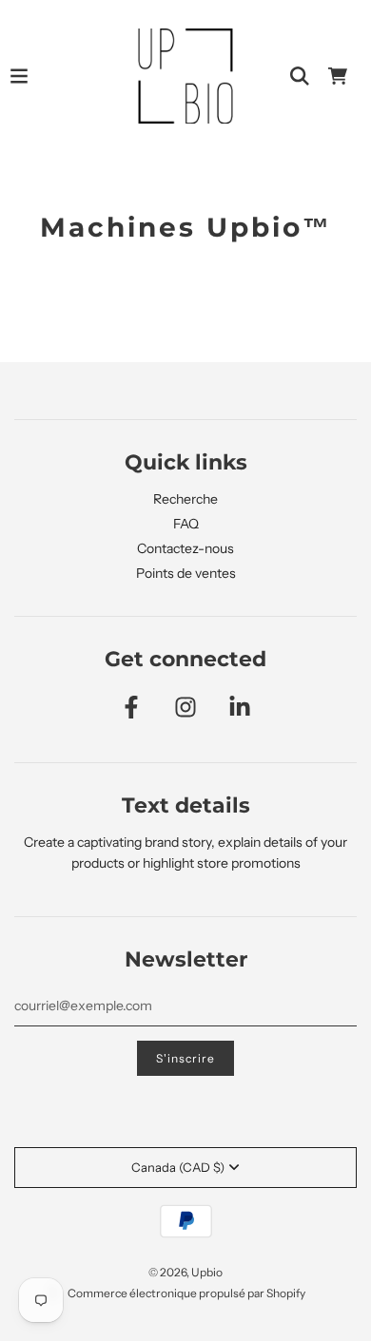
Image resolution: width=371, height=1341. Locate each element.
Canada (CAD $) (178, 1167)
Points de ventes (186, 573)
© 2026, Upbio (185, 1272)
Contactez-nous (185, 548)
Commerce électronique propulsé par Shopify (186, 1293)
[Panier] (338, 76)
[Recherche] (300, 76)
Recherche (185, 499)
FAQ (186, 523)
